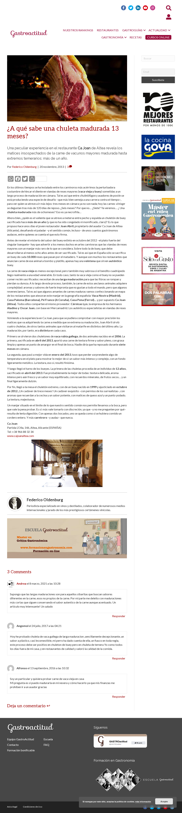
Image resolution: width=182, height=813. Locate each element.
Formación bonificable (21, 750)
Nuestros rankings (78, 30)
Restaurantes (108, 30)
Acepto (164, 801)
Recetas (136, 37)
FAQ (46, 744)
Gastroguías (132, 30)
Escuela (48, 739)
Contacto (13, 744)
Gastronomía (112, 37)
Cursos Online (158, 37)
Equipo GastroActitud (20, 739)
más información (143, 801)
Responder (118, 616)
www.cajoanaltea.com (20, 435)
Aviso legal (12, 806)
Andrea (21, 583)
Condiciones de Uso (32, 806)
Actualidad (158, 30)
